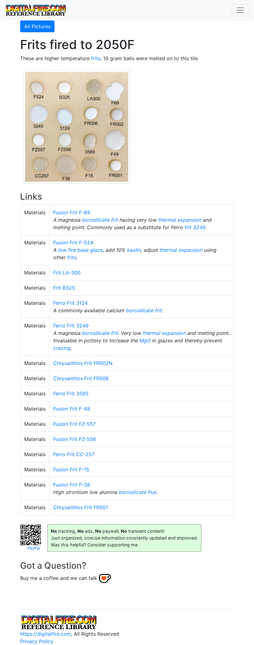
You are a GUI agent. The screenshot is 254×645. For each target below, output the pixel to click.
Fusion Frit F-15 (71, 469)
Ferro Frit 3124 (70, 303)
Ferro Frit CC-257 (73, 454)
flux (152, 492)
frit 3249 (195, 227)
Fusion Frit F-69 (71, 212)
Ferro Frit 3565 (71, 393)
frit (114, 220)
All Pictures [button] (37, 26)
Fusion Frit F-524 (73, 242)
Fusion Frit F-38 (71, 485)
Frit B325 (64, 288)
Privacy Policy (36, 641)
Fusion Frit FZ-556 (74, 439)
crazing (62, 348)
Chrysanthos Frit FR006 (81, 378)
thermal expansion (179, 220)
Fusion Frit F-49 (71, 409)
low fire (67, 250)
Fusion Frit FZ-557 (74, 424)
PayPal (34, 548)
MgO (145, 340)
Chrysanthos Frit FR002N (82, 363)
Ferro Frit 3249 (71, 325)
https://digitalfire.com (45, 634)
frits (95, 58)
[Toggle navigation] (240, 10)
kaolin (134, 250)
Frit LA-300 (67, 272)
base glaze (90, 250)
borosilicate (96, 220)
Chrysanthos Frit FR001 (80, 507)
